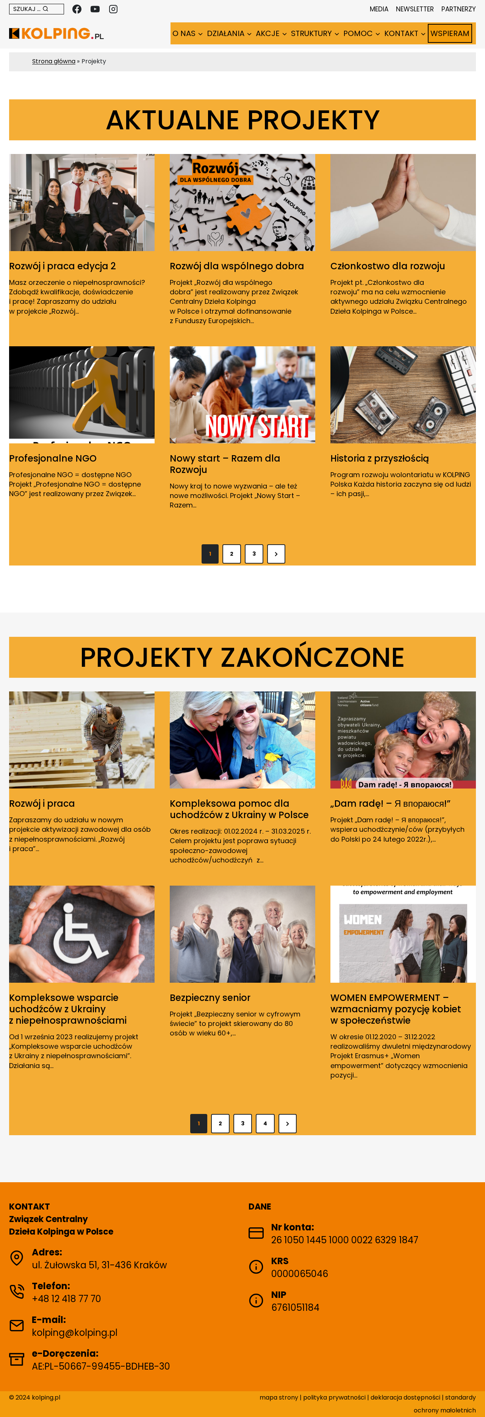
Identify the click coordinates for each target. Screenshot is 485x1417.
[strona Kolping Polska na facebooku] (77, 9)
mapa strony (279, 1397)
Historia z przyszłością (379, 458)
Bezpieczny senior (210, 998)
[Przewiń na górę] (471, 1399)
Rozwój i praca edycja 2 (62, 266)
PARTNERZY (458, 9)
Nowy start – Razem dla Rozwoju (225, 464)
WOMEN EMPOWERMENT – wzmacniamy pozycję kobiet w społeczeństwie (395, 1009)
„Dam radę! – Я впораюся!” (390, 803)
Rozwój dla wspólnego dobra (237, 266)
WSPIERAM (449, 33)
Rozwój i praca (42, 803)
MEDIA (379, 9)
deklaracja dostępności (405, 1397)
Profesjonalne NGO (53, 458)
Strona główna (53, 61)
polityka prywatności (335, 1397)
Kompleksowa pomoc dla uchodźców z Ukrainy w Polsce (239, 809)
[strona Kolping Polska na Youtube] (95, 9)
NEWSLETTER (415, 9)
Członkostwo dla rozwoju (387, 266)
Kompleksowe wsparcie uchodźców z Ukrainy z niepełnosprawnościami (68, 1009)
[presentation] (82, 202)
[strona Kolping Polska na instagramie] (113, 9)
